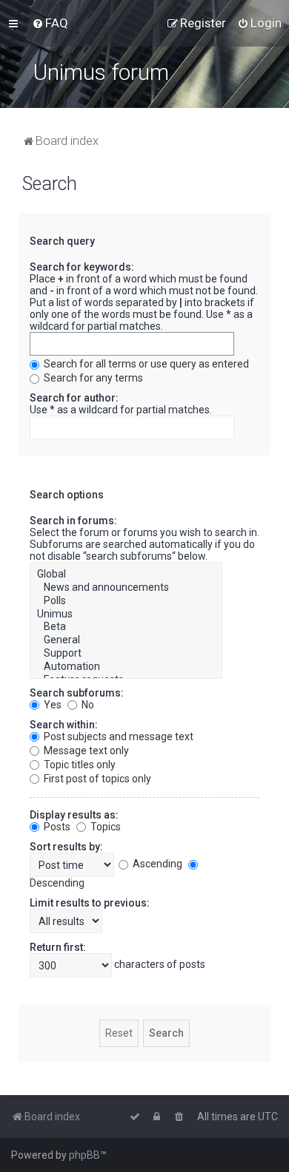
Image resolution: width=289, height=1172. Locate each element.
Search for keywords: (82, 267)
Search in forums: (73, 520)
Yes (51, 705)
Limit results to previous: (90, 903)
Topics (104, 827)
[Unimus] (126, 614)
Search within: (64, 725)
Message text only (85, 750)
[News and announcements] (126, 588)
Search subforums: (77, 693)
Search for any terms (92, 378)
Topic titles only (78, 764)
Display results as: (74, 815)
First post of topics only (96, 779)
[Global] (126, 574)
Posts (55, 827)
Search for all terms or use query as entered (145, 364)
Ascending (156, 864)
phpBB (84, 1155)
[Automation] (126, 667)
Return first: (58, 947)
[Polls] (126, 601)
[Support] (126, 653)
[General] (126, 640)
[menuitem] (50, 23)
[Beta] (126, 627)
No (86, 705)
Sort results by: (66, 847)
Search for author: (74, 398)
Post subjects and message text (117, 736)
